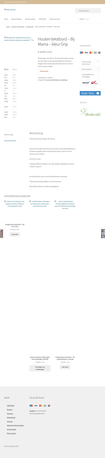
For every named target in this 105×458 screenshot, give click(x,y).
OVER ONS (42, 19)
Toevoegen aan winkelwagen (40, 368)
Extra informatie (10, 141)
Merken (9, 410)
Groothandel (11, 429)
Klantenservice (55, 19)
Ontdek (32, 411)
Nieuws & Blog (16, 19)
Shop (6, 19)
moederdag (29, 27)
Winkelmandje (30, 19)
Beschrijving (8, 135)
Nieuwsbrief (11, 417)
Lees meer (15, 234)
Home (8, 27)
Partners (10, 414)
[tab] (14, 135)
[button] (30, 39)
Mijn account (11, 433)
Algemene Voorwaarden (15, 425)
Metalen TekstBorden (18, 27)
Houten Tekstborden (52, 80)
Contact (10, 421)
